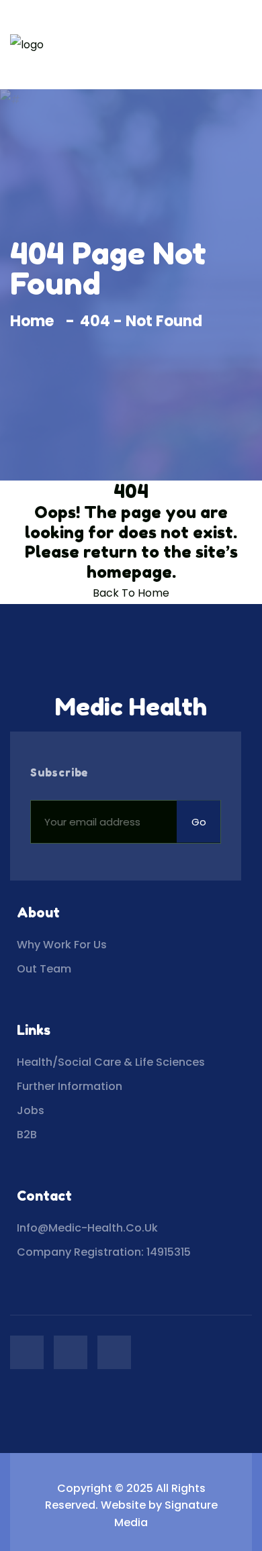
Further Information (69, 1086)
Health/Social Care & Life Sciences (111, 1062)
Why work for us (62, 944)
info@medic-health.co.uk (87, 1228)
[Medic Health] (27, 45)
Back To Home (131, 593)
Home (35, 321)
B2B (27, 1134)
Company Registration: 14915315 (104, 1252)
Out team (44, 969)
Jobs (30, 1110)
